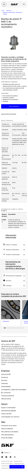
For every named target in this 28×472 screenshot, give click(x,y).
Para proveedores (7, 428)
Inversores (6, 392)
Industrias (4, 383)
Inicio (2, 10)
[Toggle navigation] (4, 4)
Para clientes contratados (9, 431)
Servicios (4, 380)
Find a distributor (14, 106)
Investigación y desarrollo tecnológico (13, 389)
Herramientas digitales (8, 410)
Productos (8, 10)
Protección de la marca (8, 425)
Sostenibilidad (5, 386)
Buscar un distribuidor (8, 407)
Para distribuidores (7, 435)
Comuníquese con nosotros (10, 417)
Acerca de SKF (6, 374)
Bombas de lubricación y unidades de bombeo (12, 13)
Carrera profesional (7, 395)
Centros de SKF (6, 414)
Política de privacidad (6, 463)
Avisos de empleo (7, 438)
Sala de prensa (6, 399)
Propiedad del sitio (19, 463)
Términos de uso (18, 461)
